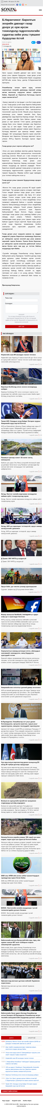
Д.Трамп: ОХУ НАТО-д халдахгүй (13, 558)
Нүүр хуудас (6, 1100)
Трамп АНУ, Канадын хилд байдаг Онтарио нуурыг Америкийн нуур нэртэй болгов (20, 422)
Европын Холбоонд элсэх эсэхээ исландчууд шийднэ (21, 1075)
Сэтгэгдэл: (8, 303)
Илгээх (21, 326)
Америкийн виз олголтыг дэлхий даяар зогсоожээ (21, 687)
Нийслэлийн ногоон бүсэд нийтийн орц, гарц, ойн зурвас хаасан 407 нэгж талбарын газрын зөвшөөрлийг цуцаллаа (20, 942)
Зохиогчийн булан (9, 1091)
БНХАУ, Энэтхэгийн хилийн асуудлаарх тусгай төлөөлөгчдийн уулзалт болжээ (19, 909)
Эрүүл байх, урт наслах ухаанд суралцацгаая (19, 586)
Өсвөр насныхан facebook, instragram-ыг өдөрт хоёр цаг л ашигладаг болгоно (19, 615)
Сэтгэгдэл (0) (7, 46)
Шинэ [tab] (11, 1038)
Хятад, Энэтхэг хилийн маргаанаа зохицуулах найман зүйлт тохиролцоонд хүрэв (19, 495)
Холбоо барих (27, 1100)
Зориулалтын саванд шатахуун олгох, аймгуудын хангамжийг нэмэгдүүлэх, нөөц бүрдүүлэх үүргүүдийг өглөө (20, 653)
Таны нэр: (8, 298)
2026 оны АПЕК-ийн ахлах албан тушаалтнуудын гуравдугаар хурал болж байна (20, 876)
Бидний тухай (16, 1100)
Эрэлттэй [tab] (31, 1038)
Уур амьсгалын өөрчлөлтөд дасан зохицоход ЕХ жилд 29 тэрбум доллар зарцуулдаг (20, 763)
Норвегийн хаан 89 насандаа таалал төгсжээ (18, 354)
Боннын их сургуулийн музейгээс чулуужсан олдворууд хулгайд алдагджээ (18, 802)
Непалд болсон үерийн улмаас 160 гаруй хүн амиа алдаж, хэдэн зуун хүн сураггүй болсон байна (20, 838)
